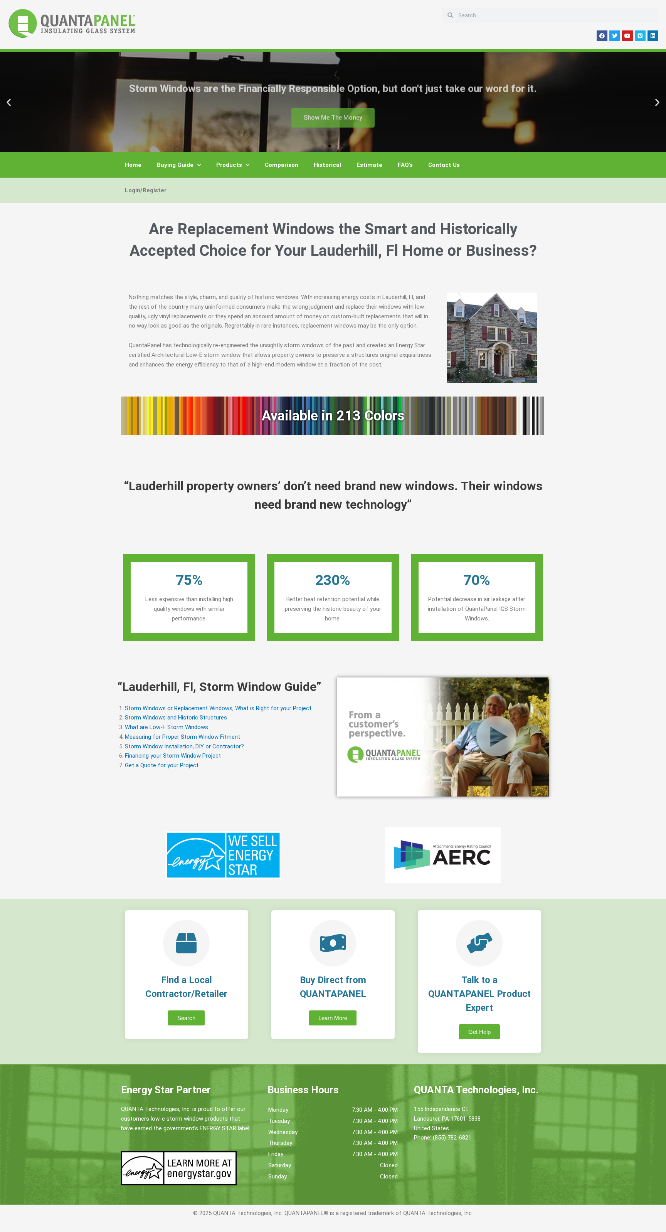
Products (229, 164)
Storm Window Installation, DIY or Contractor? (184, 746)
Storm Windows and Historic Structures (176, 717)
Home (133, 164)
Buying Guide (175, 164)
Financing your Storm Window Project (173, 755)
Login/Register (145, 190)
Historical (327, 164)
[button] (8, 102)
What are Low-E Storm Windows (166, 727)
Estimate (369, 164)
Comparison (281, 164)
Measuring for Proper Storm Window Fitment (182, 736)
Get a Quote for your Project (161, 765)
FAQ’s (405, 164)
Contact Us (444, 164)
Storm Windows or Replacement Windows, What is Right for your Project (218, 708)
